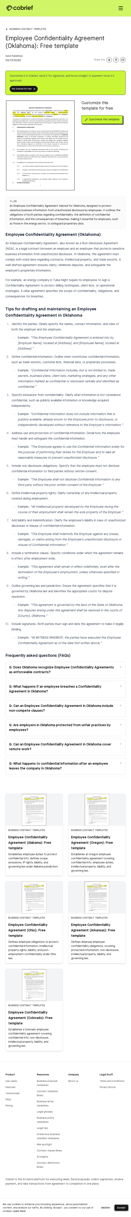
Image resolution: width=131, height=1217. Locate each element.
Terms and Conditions (112, 1081)
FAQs (8, 1099)
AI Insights (42, 1157)
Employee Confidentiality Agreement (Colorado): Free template (30, 1018)
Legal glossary (45, 1112)
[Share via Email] (123, 60)
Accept (121, 1208)
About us (73, 1081)
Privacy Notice (108, 1087)
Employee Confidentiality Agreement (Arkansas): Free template (93, 930)
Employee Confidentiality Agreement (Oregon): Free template (92, 843)
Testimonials (12, 1093)
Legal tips (42, 1128)
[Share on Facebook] (116, 60)
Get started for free (22, 89)
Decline (105, 1208)
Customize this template (104, 119)
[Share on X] (109, 60)
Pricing (9, 1106)
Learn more (19, 1211)
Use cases (11, 1081)
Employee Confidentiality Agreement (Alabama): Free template (29, 843)
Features (10, 1087)
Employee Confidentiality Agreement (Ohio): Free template (28, 930)
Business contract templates (28, 29)
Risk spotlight (44, 1144)
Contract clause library (49, 1151)
